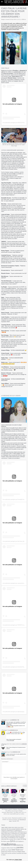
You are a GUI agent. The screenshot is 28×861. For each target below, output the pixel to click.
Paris (15, 847)
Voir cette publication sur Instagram (12, 104)
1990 (6, 827)
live (21, 839)
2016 (19, 827)
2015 (16, 827)
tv (1, 855)
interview (3, 839)
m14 (16, 841)
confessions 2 (10, 830)
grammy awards (20, 836)
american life (4, 829)
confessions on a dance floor (9, 832)
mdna (8, 847)
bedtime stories (20, 829)
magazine (3, 847)
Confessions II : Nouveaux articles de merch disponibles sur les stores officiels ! (23, 800)
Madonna (19, 845)
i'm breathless (11, 837)
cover (13, 834)
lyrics (12, 841)
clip (25, 829)
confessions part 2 (6, 834)
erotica (23, 834)
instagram (21, 837)
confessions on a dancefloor (19, 833)
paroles (19, 847)
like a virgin (17, 839)
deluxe (16, 834)
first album (4, 836)
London (8, 841)
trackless (14, 853)
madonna (8, 844)
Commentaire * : (5, 761)
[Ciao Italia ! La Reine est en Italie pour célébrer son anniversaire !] (14, 32)
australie (13, 829)
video (4, 855)
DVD (19, 834)
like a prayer (10, 839)
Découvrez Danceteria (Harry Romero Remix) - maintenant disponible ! (5, 800)
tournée (9, 853)
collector (3, 830)
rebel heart (16, 850)
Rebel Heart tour (12, 851)
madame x (21, 841)
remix (5, 853)
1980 (2, 827)
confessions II (18, 830)
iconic (17, 837)
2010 (13, 827)
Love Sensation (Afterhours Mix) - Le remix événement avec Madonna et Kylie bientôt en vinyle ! (14, 800)
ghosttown (13, 836)
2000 (9, 827)
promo (3, 850)
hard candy (4, 837)
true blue (24, 853)
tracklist (19, 853)
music (11, 847)
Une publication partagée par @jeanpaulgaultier (14, 711)
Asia (10, 829)
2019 (22, 827)
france (8, 836)
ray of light (8, 850)
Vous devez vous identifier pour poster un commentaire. (14, 778)
